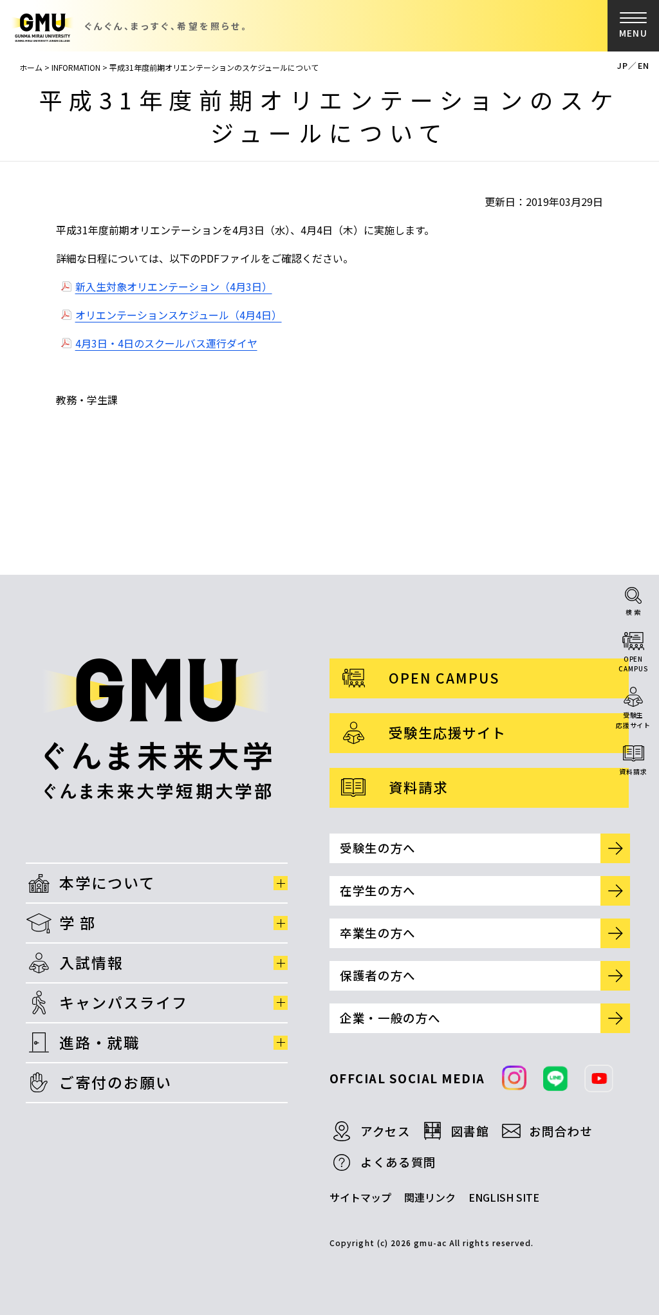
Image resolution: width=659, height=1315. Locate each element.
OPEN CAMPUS (444, 677)
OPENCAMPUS (632, 664)
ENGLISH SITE (504, 1197)
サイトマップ (360, 1197)
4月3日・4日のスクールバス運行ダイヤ (166, 343)
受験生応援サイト (633, 720)
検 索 (634, 612)
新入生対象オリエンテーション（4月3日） (173, 286)
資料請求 (633, 771)
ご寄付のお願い (115, 1082)
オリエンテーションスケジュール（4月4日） (178, 314)
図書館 (470, 1131)
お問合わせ (560, 1131)
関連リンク (430, 1197)
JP (622, 65)
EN (643, 65)
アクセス (385, 1131)
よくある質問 (398, 1161)
